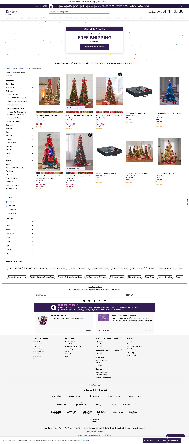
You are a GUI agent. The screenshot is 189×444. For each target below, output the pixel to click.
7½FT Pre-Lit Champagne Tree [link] (166, 174)
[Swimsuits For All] (56, 413)
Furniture (9, 146)
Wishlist (67, 351)
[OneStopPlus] (55, 396)
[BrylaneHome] (118, 413)
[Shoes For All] (102, 413)
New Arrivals (10, 87)
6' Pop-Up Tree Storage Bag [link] (106, 174)
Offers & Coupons (70, 354)
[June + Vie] (114, 404)
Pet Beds (9, 175)
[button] (104, 1)
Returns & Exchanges (39, 349)
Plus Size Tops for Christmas (96, 277)
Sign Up (129, 295)
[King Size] (133, 413)
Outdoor (9, 139)
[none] (49, 91)
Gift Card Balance (101, 360)
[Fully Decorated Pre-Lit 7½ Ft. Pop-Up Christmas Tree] (109, 91)
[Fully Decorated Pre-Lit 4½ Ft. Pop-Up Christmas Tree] (79, 91)
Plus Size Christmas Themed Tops (42, 277)
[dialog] (181, 6)
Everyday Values (11, 178)
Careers (129, 344)
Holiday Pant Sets (137, 268)
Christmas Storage (13, 121)
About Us (129, 341)
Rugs (7, 157)
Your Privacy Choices (71, 428)
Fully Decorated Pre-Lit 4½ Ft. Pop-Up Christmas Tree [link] (79, 117)
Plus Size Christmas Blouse (79, 268)
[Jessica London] (134, 396)
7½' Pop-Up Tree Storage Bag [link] (136, 114)
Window (9, 136)
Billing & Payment (38, 351)
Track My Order (69, 344)
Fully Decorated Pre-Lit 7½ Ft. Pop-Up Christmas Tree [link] (109, 117)
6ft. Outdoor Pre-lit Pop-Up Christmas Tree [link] (169, 115)
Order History (69, 349)
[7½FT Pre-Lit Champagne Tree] (169, 151)
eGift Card (99, 365)
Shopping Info (37, 344)
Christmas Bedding (14, 118)
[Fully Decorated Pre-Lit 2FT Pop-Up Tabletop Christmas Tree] (49, 151)
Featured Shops (181, 277)
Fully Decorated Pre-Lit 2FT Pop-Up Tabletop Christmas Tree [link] (48, 178)
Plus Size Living (11, 143)
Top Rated (11, 206)
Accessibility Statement (138, 428)
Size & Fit (36, 354)
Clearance (9, 182)
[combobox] (79, 12)
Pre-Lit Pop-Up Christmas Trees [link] (137, 174)
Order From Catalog (102, 372)
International (37, 356)
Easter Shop (149, 277)
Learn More (130, 63)
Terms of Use (58, 428)
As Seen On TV (11, 189)
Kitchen (8, 150)
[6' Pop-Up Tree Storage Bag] (109, 151)
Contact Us (36, 341)
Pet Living (9, 171)
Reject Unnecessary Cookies (155, 440)
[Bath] (32, 132)
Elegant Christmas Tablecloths (36, 268)
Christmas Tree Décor (15, 105)
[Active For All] (71, 413)
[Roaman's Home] (12, 12)
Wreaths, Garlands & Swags (17, 101)
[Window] (32, 135)
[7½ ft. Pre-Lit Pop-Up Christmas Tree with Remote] (49, 91)
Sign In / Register (70, 341)
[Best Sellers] (32, 84)
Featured (11, 202)
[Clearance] (32, 182)
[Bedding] (32, 128)
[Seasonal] (32, 125)
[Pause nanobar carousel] (92, 3)
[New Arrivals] (32, 87)
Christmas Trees (13, 94)
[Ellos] (98, 404)
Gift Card (98, 362)
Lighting (8, 164)
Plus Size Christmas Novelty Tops (70, 277)
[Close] (184, 440)
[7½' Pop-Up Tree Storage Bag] (139, 91)
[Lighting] (32, 164)
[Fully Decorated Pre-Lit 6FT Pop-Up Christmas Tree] (79, 151)
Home (8, 68)
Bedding (9, 128)
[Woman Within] (74, 396)
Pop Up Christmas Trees (16, 98)
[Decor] (32, 153)
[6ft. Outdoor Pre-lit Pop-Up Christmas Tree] (169, 91)
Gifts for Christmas (134, 277)
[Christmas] (32, 91)
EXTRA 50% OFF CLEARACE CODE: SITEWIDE (87, 1)
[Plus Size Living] (32, 142)
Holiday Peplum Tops (100, 268)
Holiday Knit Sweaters (58, 268)
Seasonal (9, 125)
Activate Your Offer (94, 47)
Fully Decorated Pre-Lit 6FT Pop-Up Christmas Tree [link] (78, 178)
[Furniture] (32, 146)
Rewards (67, 356)
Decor (8, 153)
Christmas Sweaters (117, 277)
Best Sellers (10, 84)
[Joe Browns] (81, 404)
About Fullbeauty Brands (134, 346)
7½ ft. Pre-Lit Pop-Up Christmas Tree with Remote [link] (49, 117)
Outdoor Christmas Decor (17, 277)
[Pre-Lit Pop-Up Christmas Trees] (139, 151)
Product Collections (133, 349)
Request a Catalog (101, 374)
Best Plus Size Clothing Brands (121, 428)
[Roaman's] (94, 396)
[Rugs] (32, 157)
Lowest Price (12, 213)
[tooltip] (38, 6)
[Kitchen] (32, 150)
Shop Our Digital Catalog (103, 377)
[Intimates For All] (87, 413)
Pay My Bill (99, 346)
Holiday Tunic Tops (14, 268)
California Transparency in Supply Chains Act (96, 428)
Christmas (21, 68)
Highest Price (12, 209)
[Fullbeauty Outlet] (94, 420)
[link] (38, 18)
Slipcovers (9, 160)
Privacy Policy (48, 428)
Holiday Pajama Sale (165, 277)
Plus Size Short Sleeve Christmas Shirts (161, 268)
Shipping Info (37, 346)
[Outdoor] (32, 139)
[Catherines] (114, 396)
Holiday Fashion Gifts (119, 268)
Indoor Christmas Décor (15, 108)
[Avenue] (61, 404)
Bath (7, 132)
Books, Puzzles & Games (15, 167)
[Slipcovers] (32, 160)
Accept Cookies (174, 440)
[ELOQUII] (129, 404)
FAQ (34, 359)
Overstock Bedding (12, 185)
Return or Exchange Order (73, 346)
